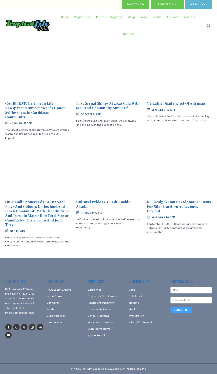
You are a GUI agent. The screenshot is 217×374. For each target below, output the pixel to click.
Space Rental (96, 335)
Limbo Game (54, 296)
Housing (134, 302)
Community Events (100, 309)
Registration (167, 4)
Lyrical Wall (94, 289)
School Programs (98, 315)
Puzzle (50, 309)
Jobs (132, 289)
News (143, 17)
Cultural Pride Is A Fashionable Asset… (103, 204)
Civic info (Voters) (140, 322)
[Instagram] (32, 327)
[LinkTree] (24, 327)
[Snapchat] (16, 327)
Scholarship (136, 296)
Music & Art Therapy (100, 322)
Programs (116, 17)
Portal (100, 17)
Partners (172, 17)
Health (133, 309)
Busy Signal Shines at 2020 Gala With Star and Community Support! (108, 105)
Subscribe (181, 310)
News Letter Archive (59, 289)
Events (157, 17)
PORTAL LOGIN (198, 4)
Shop (131, 17)
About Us (190, 17)
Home (65, 17)
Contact (128, 34)
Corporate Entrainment (102, 296)
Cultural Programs (99, 328)
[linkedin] (40, 327)
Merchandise (55, 322)
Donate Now (135, 4)
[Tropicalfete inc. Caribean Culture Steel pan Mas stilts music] (27, 26)
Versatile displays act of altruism (176, 103)
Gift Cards (53, 302)
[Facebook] (8, 327)
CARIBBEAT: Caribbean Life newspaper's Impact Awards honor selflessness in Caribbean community (35, 110)
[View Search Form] (208, 25)
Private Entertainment (102, 302)
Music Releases (56, 315)
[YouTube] (8, 335)
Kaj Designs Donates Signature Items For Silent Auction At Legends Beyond (179, 206)
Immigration (136, 315)
